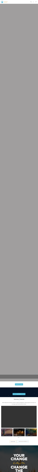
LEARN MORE (13, 441)
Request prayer (19, 384)
